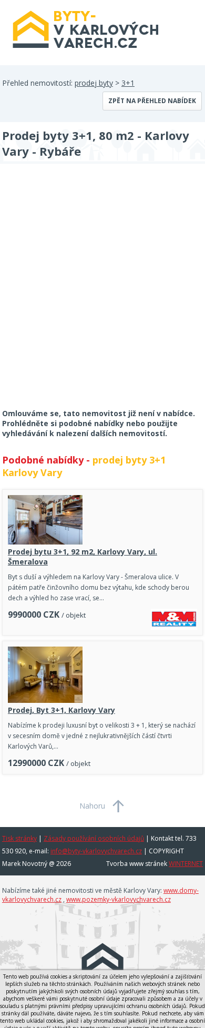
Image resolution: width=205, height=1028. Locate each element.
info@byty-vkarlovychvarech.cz (96, 850)
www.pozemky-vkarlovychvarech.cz (118, 899)
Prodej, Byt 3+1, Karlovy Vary (61, 710)
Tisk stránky (19, 838)
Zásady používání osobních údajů (94, 838)
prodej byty (94, 83)
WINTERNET (186, 863)
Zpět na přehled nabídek (152, 100)
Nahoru (92, 806)
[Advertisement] (102, 293)
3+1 (128, 83)
